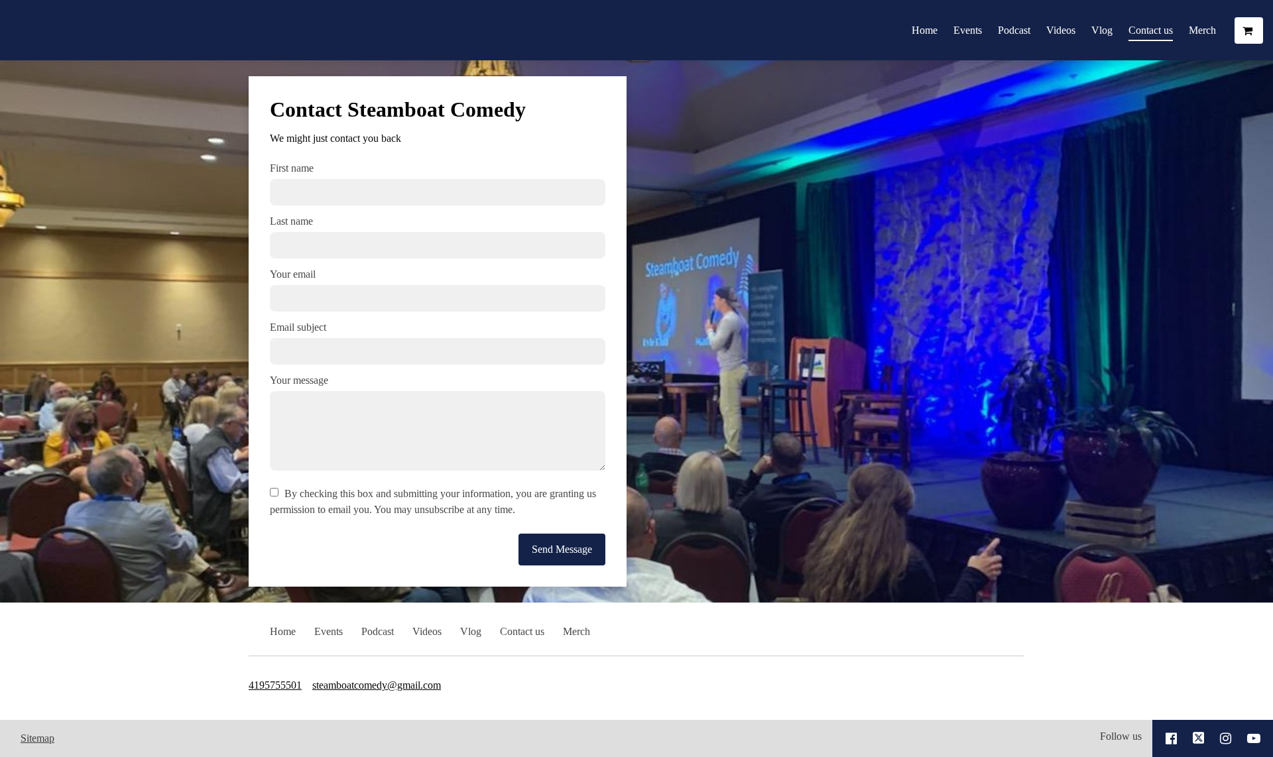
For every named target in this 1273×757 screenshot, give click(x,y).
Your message (299, 380)
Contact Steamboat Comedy (398, 109)
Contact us (1150, 30)
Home (925, 30)
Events (967, 30)
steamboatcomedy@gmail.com (376, 685)
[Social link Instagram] (1225, 738)
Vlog (1102, 30)
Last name (291, 221)
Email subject (298, 327)
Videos (1060, 30)
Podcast (1014, 30)
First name (292, 168)
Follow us (1121, 736)
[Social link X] (1199, 738)
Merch (1202, 30)
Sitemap (37, 738)
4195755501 (275, 685)
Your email (293, 274)
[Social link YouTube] (1253, 738)
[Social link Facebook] (1171, 738)
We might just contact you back (335, 138)
